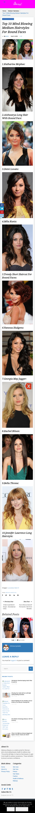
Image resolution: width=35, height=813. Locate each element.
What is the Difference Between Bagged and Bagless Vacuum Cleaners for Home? (21, 733)
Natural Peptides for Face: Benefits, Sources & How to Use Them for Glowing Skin (21, 701)
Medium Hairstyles (13, 11)
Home (4, 11)
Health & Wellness (18, 778)
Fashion (15, 776)
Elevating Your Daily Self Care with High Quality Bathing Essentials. (21, 693)
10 (18, 588)
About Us (4, 769)
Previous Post (8, 602)
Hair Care (15, 769)
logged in (14, 660)
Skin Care (16, 767)
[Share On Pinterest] (2, 212)
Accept (10, 809)
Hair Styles (16, 774)
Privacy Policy (5, 771)
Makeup (15, 781)
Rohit (7, 36)
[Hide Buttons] (1, 218)
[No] (33, 807)
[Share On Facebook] (2, 205)
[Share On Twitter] (2, 208)
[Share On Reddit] (2, 215)
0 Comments (21, 36)
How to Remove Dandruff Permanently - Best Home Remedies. (25, 606)
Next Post (27, 602)
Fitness (15, 771)
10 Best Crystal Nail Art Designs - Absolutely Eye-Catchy (9, 606)
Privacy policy (22, 809)
